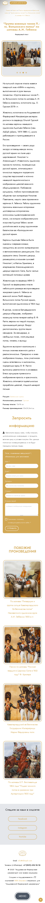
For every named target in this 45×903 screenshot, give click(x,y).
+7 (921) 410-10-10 (18, 2)
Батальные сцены (17, 396)
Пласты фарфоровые (25, 10)
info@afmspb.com (25, 860)
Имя (7, 461)
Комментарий (10, 501)
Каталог (14, 10)
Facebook (22, 818)
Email (7, 471)
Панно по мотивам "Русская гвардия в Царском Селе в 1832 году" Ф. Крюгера (23, 670)
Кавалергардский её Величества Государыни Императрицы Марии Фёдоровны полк (22, 728)
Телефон (8, 481)
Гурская (26, 400)
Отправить (11, 528)
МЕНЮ (22, 896)
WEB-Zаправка (20, 880)
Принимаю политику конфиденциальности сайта (19, 521)
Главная (8, 10)
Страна (8, 491)
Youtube (22, 836)
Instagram (22, 827)
